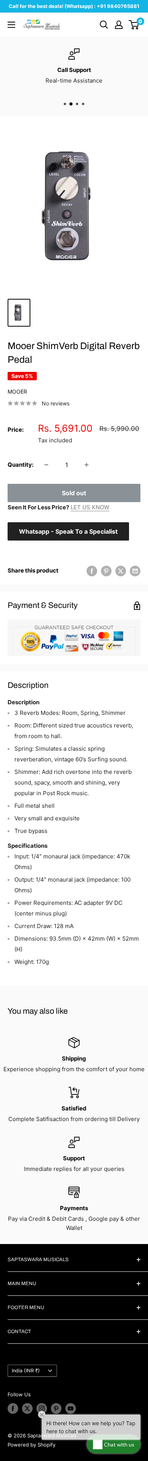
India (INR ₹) (26, 1370)
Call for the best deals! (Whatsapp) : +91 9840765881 (74, 6)
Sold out (74, 493)
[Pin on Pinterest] (106, 570)
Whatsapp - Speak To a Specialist (68, 531)
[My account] (119, 25)
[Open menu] (11, 25)
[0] (134, 24)
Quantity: (20, 464)
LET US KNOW (90, 507)
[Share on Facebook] (92, 570)
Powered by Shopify (31, 1445)
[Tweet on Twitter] (120, 570)
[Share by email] (135, 570)
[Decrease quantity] (46, 465)
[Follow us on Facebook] (13, 1408)
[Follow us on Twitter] (27, 1408)
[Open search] (104, 25)
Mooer (17, 391)
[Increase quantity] (86, 465)
